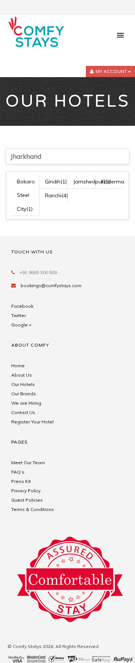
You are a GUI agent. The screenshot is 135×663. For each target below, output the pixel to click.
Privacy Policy (25, 490)
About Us (21, 375)
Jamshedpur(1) (91, 181)
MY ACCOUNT (111, 71)
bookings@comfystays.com (51, 285)
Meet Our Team (28, 462)
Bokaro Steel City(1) (26, 195)
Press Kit (21, 481)
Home (18, 365)
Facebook (22, 306)
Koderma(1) (115, 181)
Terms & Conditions (32, 509)
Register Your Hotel (32, 422)
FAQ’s (17, 472)
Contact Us (23, 412)
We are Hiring (26, 403)
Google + (21, 325)
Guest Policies (27, 500)
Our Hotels (23, 384)
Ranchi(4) (56, 195)
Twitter (18, 315)
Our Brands (23, 393)
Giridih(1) (56, 181)
